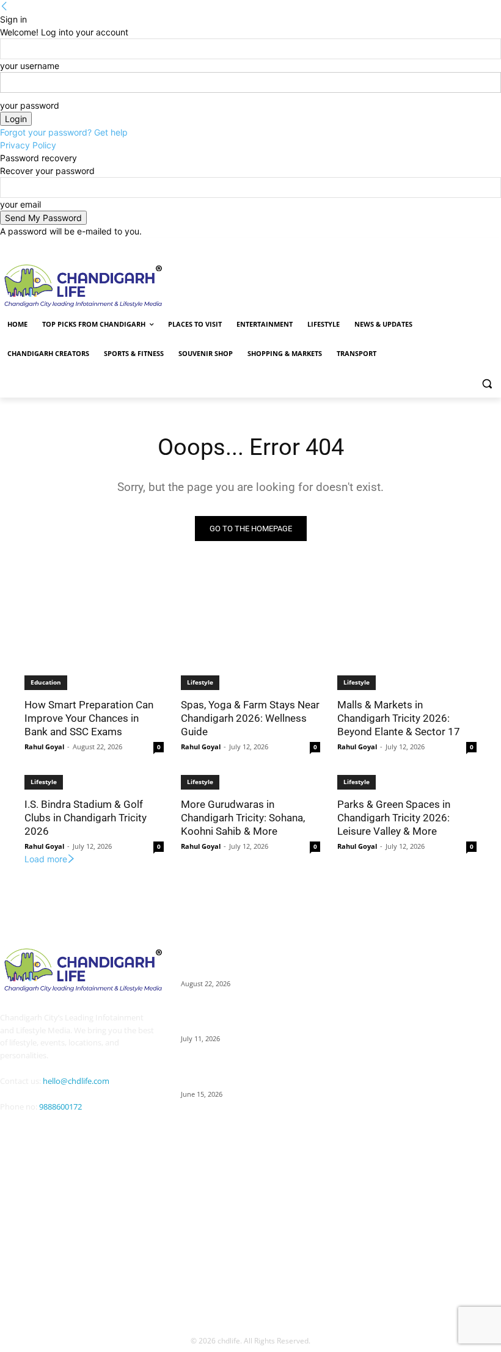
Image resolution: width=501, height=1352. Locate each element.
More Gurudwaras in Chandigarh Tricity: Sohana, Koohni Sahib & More (243, 817)
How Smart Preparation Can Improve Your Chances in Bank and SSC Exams (88, 718)
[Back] (4, 6)
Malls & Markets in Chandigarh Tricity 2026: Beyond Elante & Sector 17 (398, 718)
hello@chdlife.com (76, 1080)
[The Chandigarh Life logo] (107, 285)
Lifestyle (200, 682)
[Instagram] (418, 246)
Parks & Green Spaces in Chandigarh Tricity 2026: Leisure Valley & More (393, 817)
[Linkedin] (435, 246)
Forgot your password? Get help (64, 132)
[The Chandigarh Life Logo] (78, 969)
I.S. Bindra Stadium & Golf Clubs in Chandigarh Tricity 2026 (85, 817)
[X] (469, 246)
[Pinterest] (452, 246)
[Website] (485, 246)
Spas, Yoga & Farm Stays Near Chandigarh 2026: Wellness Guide (250, 718)
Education (46, 682)
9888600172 (60, 1106)
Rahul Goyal (44, 746)
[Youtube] (38, 1166)
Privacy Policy (28, 145)
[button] (486, 383)
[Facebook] (400, 246)
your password (29, 105)
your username (29, 65)
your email (20, 204)
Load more (45, 859)
